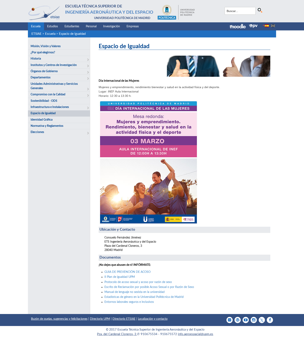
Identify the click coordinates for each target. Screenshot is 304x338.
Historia (36, 58)
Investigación (111, 26)
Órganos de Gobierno (44, 71)
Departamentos (40, 77)
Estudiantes (72, 26)
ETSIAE (36, 33)
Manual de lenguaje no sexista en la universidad (134, 292)
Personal (91, 26)
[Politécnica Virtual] (253, 26)
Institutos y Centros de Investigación (54, 65)
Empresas (133, 26)
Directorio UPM (100, 319)
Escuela (36, 26)
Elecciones (37, 132)
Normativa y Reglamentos (47, 126)
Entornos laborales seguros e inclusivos (129, 302)
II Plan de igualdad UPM (119, 277)
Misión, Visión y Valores (46, 46)
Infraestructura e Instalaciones (50, 107)
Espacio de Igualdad (72, 33)
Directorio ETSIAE (124, 319)
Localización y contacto (153, 319)
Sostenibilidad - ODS (44, 100)
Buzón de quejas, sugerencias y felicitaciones (59, 319)
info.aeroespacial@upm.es (195, 334)
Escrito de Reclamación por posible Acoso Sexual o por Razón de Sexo (149, 287)
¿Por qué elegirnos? (43, 52)
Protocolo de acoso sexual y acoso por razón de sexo (138, 282)
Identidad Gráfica (42, 119)
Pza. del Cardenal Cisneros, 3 (117, 334)
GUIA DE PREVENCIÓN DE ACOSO (127, 272)
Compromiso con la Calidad (48, 94)
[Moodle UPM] (239, 26)
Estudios (52, 26)
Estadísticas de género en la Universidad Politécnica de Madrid (144, 297)
